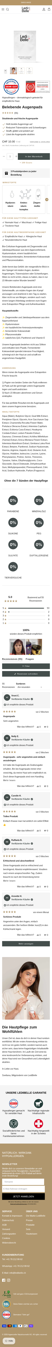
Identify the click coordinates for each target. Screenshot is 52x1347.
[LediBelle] (26, 9)
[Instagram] (8, 1280)
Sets (28, 1229)
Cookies (6, 1238)
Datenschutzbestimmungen (18, 1204)
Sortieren (20, 684)
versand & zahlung (40, 142)
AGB (4, 1225)
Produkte (30, 1225)
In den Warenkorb (34, 156)
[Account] (43, 9)
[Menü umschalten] (3, 9)
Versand (6, 1229)
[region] (26, 647)
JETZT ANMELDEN (23, 1196)
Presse (29, 1220)
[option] (26, 40)
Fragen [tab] (30, 659)
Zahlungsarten (9, 1234)
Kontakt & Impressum (12, 1216)
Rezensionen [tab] (12, 659)
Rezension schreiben (32, 675)
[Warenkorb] (49, 9)
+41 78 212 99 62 (14, 1259)
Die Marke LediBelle (35, 1216)
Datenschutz (8, 1220)
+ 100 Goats (26, 163)
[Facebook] (3, 1280)
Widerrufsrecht (9, 1243)
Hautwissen (31, 1234)
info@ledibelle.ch (17, 1273)
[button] (26, 113)
